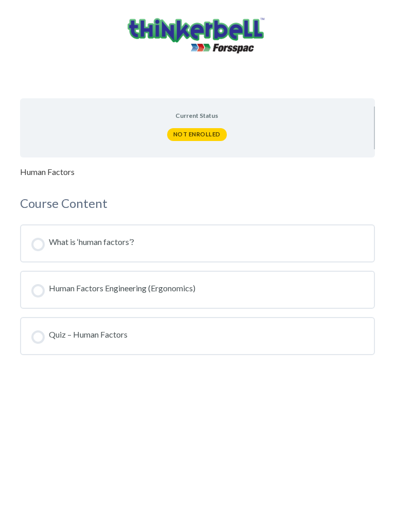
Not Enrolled (197, 134)
